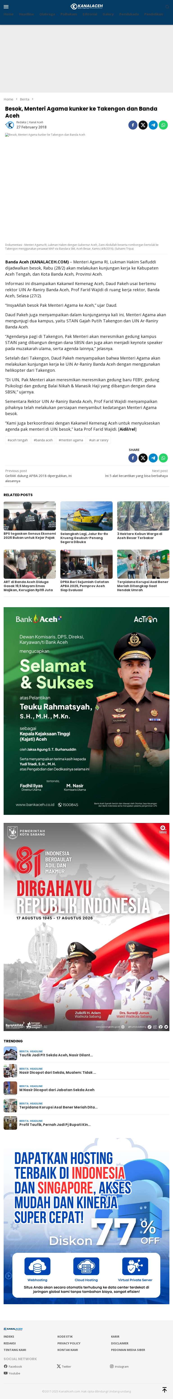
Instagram (122, 1366)
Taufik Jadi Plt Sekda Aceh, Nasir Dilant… (56, 1055)
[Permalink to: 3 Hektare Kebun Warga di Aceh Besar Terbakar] (143, 516)
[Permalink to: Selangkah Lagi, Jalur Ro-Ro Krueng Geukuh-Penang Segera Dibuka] (86, 516)
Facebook (15, 1366)
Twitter (66, 1366)
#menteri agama (71, 440)
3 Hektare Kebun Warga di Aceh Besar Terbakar (139, 536)
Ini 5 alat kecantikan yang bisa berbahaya (136, 473)
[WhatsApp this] (163, 125)
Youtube (14, 1373)
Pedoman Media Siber (128, 1350)
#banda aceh (43, 440)
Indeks (9, 1336)
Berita (24, 1051)
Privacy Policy (68, 1343)
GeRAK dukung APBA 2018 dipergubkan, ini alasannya (38, 475)
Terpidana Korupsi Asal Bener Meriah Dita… (58, 1107)
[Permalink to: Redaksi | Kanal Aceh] (9, 124)
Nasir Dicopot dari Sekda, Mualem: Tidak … (57, 1073)
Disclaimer (119, 1343)
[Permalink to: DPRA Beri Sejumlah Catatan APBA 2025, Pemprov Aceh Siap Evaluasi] (86, 564)
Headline (36, 1051)
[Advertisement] (86, 58)
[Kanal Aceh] (86, 6)
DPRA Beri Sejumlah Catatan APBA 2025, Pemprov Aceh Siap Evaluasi (84, 586)
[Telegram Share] (153, 125)
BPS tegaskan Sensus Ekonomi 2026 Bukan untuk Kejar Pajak (30, 535)
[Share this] (132, 125)
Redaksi (10, 1343)
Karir (115, 1336)
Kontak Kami (67, 1350)
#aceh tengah (18, 440)
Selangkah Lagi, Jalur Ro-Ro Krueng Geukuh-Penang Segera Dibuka (84, 538)
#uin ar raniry (98, 440)
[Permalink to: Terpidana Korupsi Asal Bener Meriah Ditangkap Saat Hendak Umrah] (143, 564)
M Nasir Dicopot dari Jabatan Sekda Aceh (56, 1090)
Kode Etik (65, 1336)
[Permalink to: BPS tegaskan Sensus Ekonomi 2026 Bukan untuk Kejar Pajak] (30, 516)
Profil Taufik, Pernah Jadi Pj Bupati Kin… (55, 1125)
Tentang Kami (15, 1350)
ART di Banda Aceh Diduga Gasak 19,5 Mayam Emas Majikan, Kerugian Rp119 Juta (28, 586)
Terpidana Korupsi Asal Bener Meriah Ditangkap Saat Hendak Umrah (142, 586)
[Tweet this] (143, 125)
